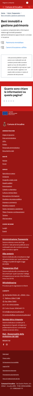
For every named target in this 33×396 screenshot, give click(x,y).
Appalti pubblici (7, 183)
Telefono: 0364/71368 (12, 298)
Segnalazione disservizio (9, 370)
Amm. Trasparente (13, 13)
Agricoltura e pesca (8, 173)
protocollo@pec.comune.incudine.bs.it (18, 315)
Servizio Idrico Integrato (12, 319)
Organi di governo (8, 135)
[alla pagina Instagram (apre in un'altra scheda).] (7, 344)
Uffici (4, 141)
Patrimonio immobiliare (14, 42)
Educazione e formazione (10, 196)
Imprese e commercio (9, 202)
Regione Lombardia (8, 3)
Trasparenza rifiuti (10, 268)
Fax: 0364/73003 (10, 301)
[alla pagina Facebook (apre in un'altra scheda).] (3, 344)
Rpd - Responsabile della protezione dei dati (13, 335)
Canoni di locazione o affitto (16, 47)
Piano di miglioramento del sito (11, 379)
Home (3, 13)
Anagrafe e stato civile (9, 180)
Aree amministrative (9, 138)
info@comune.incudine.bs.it (14, 312)
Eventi (4, 231)
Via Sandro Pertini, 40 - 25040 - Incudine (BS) (18, 294)
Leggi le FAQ (6, 366)
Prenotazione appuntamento (11, 375)
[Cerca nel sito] (29, 7)
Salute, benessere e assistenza (12, 209)
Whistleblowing (9, 282)
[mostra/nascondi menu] (3, 7)
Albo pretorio (8, 253)
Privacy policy (6, 358)
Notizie (4, 160)
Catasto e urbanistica (9, 189)
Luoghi (4, 228)
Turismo (5, 215)
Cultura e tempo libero (9, 193)
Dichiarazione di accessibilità (10, 362)
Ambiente (5, 176)
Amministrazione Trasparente (15, 239)
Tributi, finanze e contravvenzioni (13, 212)
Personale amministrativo (11, 147)
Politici (4, 144)
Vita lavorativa (7, 218)
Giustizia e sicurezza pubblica (12, 199)
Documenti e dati (8, 151)
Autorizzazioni (7, 186)
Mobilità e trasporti (8, 205)
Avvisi (4, 164)
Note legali (6, 354)
